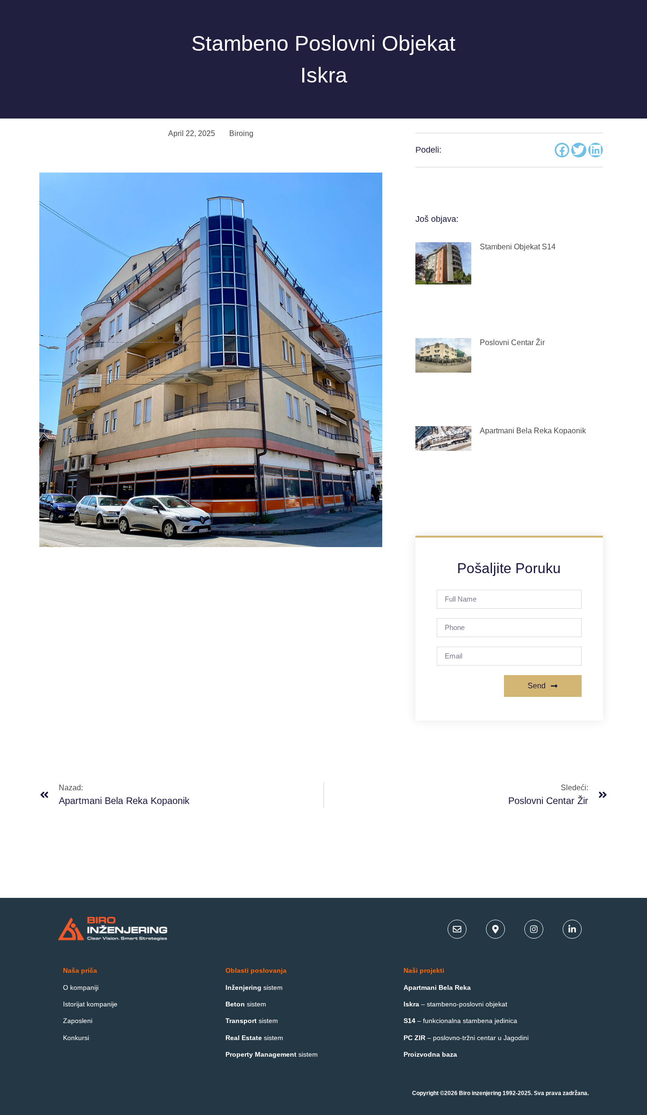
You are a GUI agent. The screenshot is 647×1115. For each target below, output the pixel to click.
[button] (562, 150)
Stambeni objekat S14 (518, 247)
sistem (254, 987)
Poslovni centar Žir (512, 342)
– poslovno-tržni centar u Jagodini (466, 1038)
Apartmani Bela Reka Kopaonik (533, 431)
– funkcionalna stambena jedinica (460, 1020)
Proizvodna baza (430, 1054)
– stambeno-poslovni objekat (455, 1004)
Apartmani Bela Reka (437, 987)
